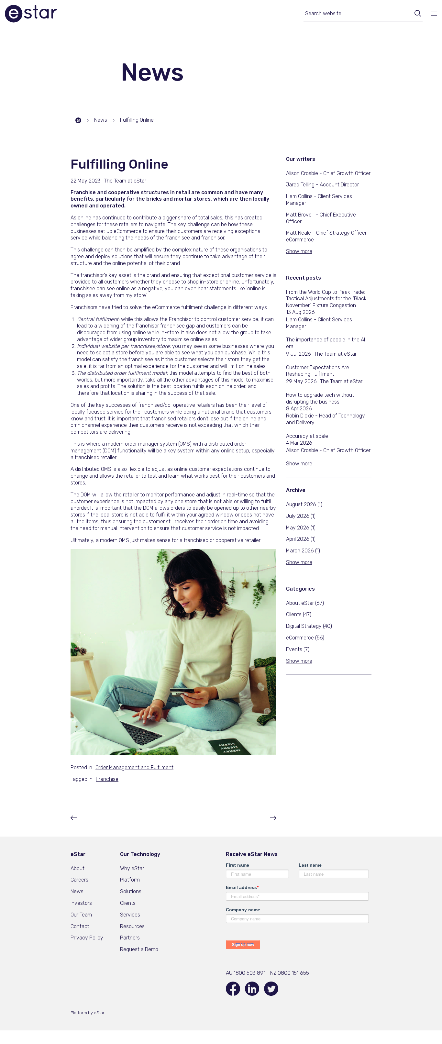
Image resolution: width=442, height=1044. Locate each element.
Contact (80, 926)
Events (297, 649)
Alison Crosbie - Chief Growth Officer (328, 450)
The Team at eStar (335, 354)
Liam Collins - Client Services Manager (319, 323)
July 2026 (300, 516)
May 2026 (300, 528)
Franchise (107, 779)
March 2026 (303, 551)
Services (130, 915)
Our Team (81, 915)
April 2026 (300, 539)
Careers (79, 880)
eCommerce (305, 638)
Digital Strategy (309, 626)
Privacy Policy (87, 938)
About (77, 868)
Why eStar (132, 868)
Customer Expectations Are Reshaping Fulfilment (317, 370)
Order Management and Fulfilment (134, 767)
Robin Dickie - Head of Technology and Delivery (325, 419)
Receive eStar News (252, 854)
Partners (130, 938)
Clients (298, 614)
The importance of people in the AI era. (325, 343)
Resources (132, 926)
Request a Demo (139, 949)
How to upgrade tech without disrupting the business (320, 398)
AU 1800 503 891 (245, 973)
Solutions (130, 891)
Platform (130, 880)
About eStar (305, 603)
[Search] (415, 14)
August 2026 (304, 504)
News (77, 891)
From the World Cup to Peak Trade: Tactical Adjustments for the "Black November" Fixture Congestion (326, 299)
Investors (81, 903)
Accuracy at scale (307, 436)
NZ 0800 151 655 (289, 973)
